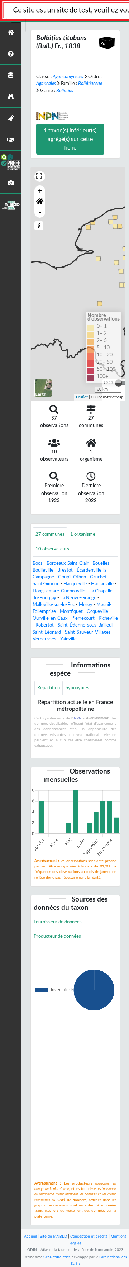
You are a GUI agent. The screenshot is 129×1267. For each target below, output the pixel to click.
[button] (39, 201)
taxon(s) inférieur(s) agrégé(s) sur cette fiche (70, 139)
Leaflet (82, 397)
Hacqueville (75, 584)
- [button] (40, 212)
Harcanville (102, 584)
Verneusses (44, 639)
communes (49, 534)
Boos (38, 563)
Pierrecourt (83, 618)
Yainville (68, 639)
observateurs (52, 549)
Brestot (65, 570)
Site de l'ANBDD (53, 1236)
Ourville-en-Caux (50, 618)
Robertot (44, 625)
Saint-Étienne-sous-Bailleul (85, 625)
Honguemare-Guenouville (59, 591)
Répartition (48, 688)
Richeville (108, 618)
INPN (77, 718)
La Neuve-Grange (78, 598)
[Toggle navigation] (16, 25)
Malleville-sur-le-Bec (54, 604)
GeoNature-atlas (56, 1257)
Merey (85, 604)
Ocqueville (97, 611)
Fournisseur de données (58, 922)
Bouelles (101, 563)
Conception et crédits (89, 1236)
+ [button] (40, 190)
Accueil (30, 1236)
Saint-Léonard (47, 632)
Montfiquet (71, 611)
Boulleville (43, 570)
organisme (82, 534)
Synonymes (77, 688)
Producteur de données (57, 936)
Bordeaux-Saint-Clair (68, 563)
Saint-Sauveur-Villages (88, 632)
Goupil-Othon (72, 577)
